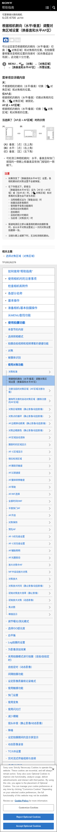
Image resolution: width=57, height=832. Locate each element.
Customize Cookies (28, 807)
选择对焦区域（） (21, 256)
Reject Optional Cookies (28, 817)
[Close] (53, 769)
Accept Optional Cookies (28, 826)
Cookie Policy (22, 801)
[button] (54, 7)
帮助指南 (8, 7)
